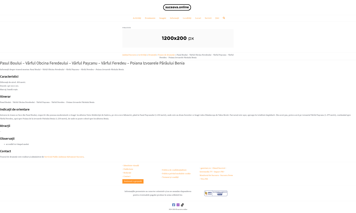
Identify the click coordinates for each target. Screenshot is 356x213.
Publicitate (128, 169)
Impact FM (219, 172)
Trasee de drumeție (166, 55)
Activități (142, 55)
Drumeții (152, 55)
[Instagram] (178, 204)
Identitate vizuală (131, 165)
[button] (224, 18)
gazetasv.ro (206, 168)
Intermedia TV (206, 172)
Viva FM (204, 179)
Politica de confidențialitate (174, 170)
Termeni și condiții (170, 177)
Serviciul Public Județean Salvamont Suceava (64, 157)
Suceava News (226, 175)
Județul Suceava (129, 55)
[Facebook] (173, 204)
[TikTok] (182, 204)
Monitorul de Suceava (209, 175)
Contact (126, 176)
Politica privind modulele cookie (176, 173)
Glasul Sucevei (218, 168)
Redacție (127, 173)
